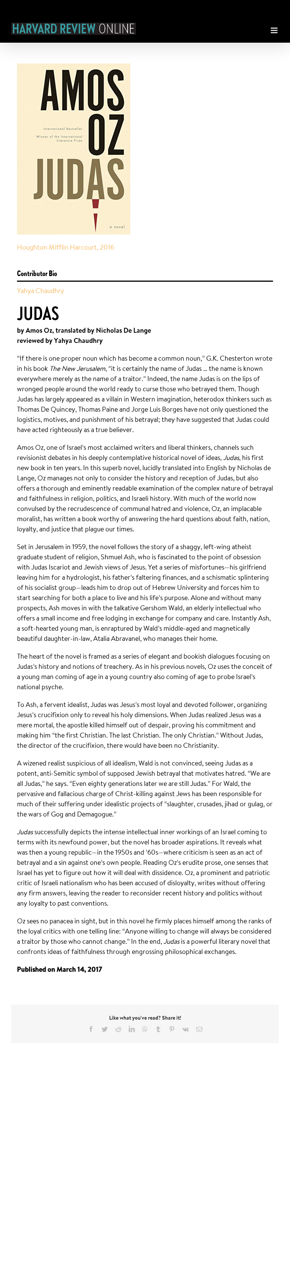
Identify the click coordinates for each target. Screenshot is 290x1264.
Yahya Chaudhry (40, 290)
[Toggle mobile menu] (275, 28)
